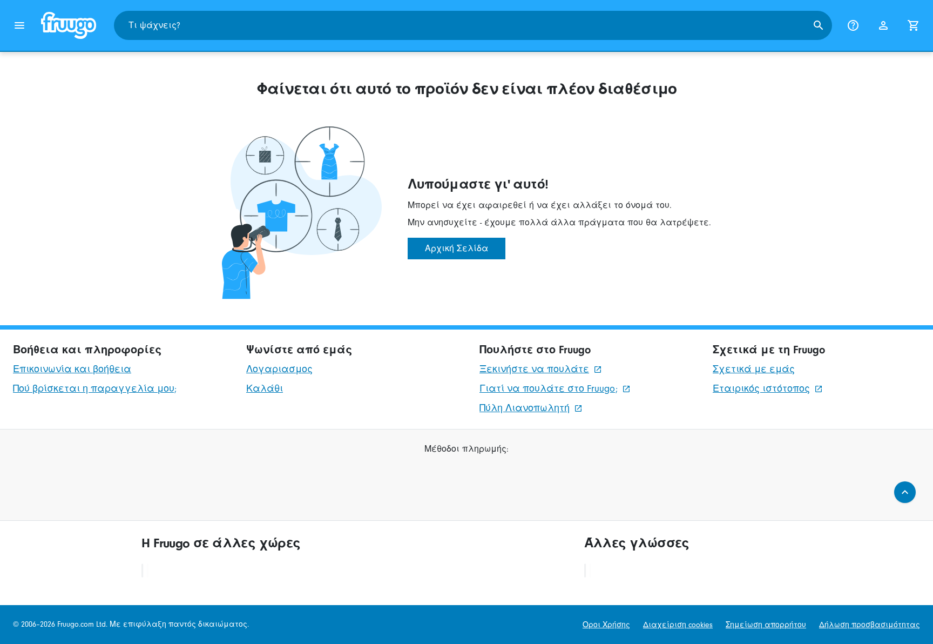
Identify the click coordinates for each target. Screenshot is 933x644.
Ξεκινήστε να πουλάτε (534, 369)
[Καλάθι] (913, 25)
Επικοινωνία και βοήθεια (72, 369)
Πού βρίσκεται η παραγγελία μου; (95, 388)
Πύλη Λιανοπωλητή (524, 408)
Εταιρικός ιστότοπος (761, 388)
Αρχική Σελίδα (456, 248)
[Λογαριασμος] (883, 25)
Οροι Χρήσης (606, 624)
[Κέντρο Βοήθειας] (853, 25)
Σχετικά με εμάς (754, 369)
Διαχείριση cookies (678, 624)
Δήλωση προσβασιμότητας (869, 624)
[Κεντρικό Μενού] (19, 25)
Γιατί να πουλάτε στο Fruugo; (548, 388)
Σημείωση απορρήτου (766, 624)
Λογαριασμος (279, 369)
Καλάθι (264, 388)
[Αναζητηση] (818, 25)
